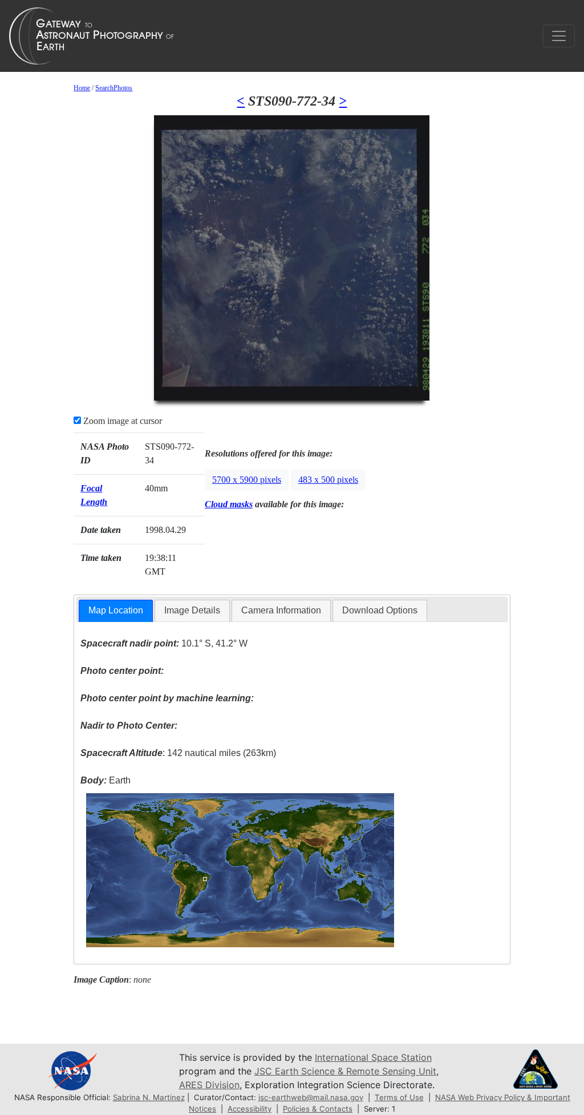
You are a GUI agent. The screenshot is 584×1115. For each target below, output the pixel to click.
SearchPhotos (113, 88)
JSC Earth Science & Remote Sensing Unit (345, 1071)
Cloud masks (229, 504)
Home (82, 88)
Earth (105, 780)
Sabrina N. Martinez (149, 1097)
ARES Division (209, 1084)
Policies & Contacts (317, 1108)
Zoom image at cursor (121, 421)
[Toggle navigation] (559, 36)
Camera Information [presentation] (281, 610)
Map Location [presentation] (115, 610)
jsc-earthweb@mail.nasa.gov (310, 1097)
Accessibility (249, 1108)
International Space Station (373, 1057)
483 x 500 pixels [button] (328, 479)
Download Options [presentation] (379, 610)
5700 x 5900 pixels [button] (246, 479)
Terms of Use (399, 1097)
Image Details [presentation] (192, 610)
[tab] (116, 611)
